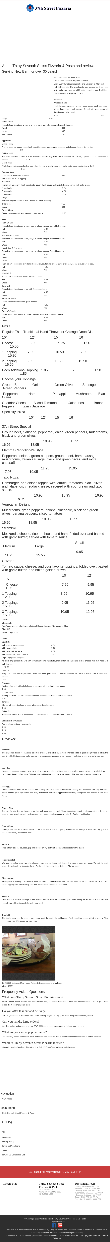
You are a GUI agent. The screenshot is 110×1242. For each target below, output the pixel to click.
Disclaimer (6, 1137)
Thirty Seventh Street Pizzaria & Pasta (18, 1113)
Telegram (57, 1238)
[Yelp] (60, 1227)
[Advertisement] (55, 39)
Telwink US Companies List (13, 1155)
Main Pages (7, 1099)
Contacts (5, 1150)
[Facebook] (54, 1227)
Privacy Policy (8, 1141)
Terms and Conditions (11, 1146)
